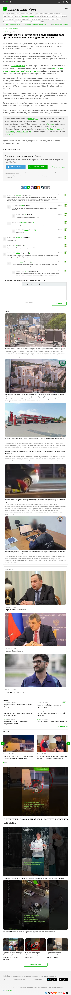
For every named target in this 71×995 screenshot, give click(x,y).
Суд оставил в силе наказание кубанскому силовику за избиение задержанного (52, 757)
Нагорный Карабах (8, 19)
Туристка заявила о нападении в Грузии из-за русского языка (56, 954)
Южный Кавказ (35, 22)
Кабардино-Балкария (28, 16)
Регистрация (29, 302)
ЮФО (42, 22)
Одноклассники (22, 132)
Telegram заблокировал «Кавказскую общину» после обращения (35, 954)
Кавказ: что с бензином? (12, 24)
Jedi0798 (18, 253)
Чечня (18, 22)
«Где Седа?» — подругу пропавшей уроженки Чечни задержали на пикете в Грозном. (33, 878)
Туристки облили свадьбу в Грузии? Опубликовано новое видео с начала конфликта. (12, 955)
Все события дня (62, 726)
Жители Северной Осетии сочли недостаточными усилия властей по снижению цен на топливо (35, 439)
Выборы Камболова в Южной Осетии (35, 24)
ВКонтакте (10, 132)
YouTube (9, 134)
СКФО (58, 19)
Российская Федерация (21, 19)
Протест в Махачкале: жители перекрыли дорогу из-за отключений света (29, 931)
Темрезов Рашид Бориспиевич (15, 609)
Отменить (59, 303)
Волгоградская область (56, 13)
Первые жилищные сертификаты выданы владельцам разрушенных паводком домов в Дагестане (35, 452)
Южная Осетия (25, 22)
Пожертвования (38, 979)
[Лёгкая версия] (10, 2)
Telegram (50, 124)
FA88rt (21, 262)
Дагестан (10, 16)
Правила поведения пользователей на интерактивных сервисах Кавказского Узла (41, 987)
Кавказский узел (18, 66)
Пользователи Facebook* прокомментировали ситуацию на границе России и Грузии (35, 348)
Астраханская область (42, 13)
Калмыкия (38, 16)
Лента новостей (13, 28)
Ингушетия (18, 16)
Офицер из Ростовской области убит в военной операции (18, 714)
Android (31, 119)
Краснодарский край (61, 16)
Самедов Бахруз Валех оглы (14, 692)
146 (25, 214)
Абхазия (5, 13)
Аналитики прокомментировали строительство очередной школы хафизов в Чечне (34, 394)
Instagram (59, 129)
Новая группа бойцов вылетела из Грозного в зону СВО (49, 706)
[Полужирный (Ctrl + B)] (24, 284)
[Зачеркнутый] (35, 284)
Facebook (50, 129)
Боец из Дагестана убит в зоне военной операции (51, 714)
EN (7, 1)
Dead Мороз (23, 222)
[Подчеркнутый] (31, 284)
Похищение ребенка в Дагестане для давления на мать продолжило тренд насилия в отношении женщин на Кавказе (35, 552)
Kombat (22, 205)
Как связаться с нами (19, 979)
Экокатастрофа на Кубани (60, 24)
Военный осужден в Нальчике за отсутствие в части (16, 722)
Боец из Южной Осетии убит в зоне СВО (52, 721)
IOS (37, 119)
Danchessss (18, 195)
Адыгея (17, 13)
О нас (4, 979)
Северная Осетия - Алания (48, 19)
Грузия (5, 16)
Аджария (11, 13)
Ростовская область (34, 19)
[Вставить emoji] (40, 284)
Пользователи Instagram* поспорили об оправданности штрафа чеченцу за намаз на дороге (35, 500)
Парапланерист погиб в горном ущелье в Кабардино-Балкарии (18, 705)
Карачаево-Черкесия (48, 16)
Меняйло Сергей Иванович (14, 651)
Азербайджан (24, 13)
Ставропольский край (9, 22)
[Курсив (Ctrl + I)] (27, 284)
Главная (5, 28)
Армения (32, 13)
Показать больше (35, 964)
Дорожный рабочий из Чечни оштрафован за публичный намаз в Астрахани (18, 757)
